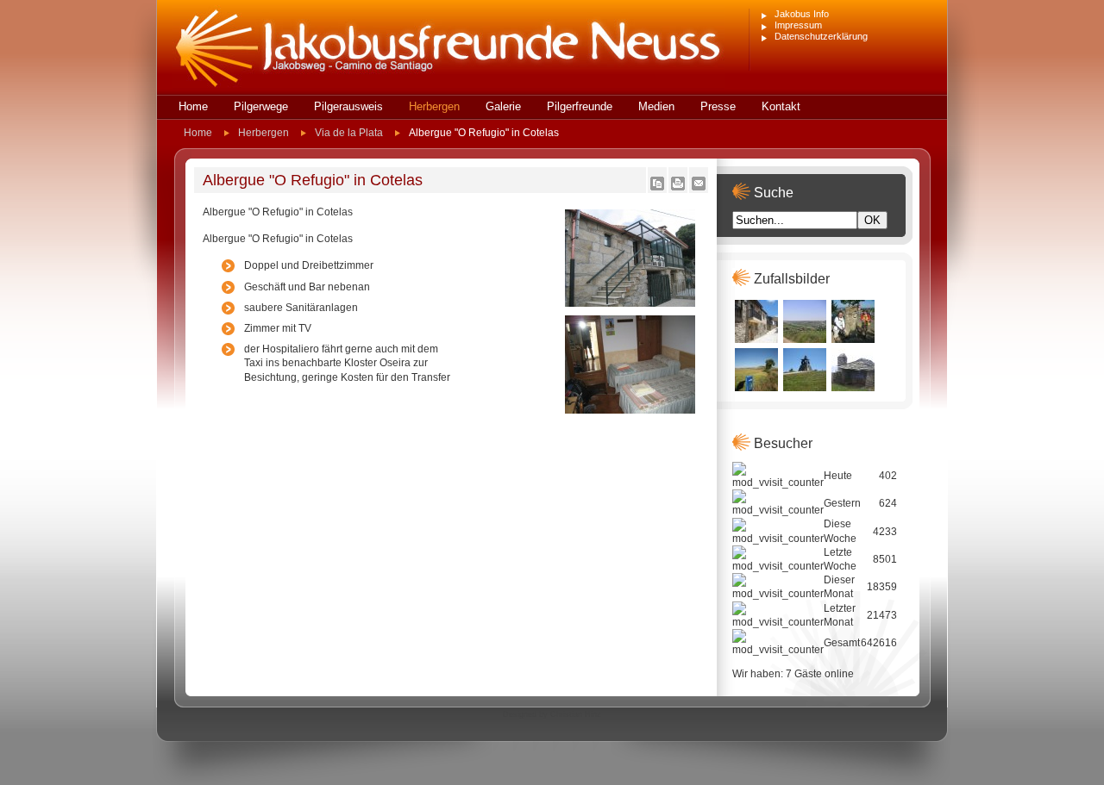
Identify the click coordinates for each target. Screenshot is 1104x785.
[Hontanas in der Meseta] (804, 339)
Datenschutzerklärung (821, 36)
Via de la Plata (349, 133)
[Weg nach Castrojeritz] (756, 388)
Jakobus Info (802, 14)
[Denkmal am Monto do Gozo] (804, 388)
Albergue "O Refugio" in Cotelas (313, 180)
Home (198, 133)
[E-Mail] (699, 187)
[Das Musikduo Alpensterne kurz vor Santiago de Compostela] (853, 339)
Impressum (798, 25)
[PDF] (657, 187)
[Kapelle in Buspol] (853, 388)
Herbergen (263, 133)
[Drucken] (678, 187)
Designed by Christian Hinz (552, 714)
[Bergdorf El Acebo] (756, 339)
